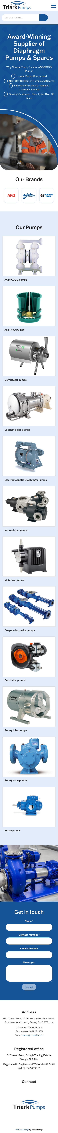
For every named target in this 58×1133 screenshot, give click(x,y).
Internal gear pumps (16, 530)
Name (29, 920)
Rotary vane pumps (16, 780)
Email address (29, 948)
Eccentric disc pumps (17, 430)
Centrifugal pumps (16, 380)
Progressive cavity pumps (20, 630)
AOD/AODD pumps (16, 279)
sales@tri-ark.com (32, 1035)
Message (29, 962)
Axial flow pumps (14, 329)
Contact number (29, 934)
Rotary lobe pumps (16, 730)
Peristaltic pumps (15, 680)
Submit (29, 986)
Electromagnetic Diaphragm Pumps (26, 480)
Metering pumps (14, 580)
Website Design (22, 1129)
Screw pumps (13, 830)
